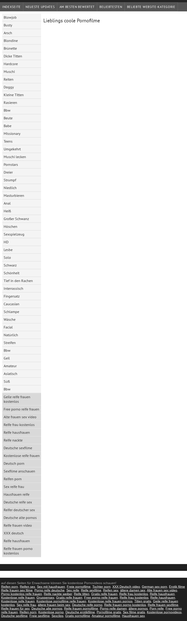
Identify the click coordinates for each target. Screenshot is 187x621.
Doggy (9, 87)
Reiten (8, 79)
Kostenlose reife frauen (22, 455)
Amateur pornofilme (106, 616)
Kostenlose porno (51, 612)
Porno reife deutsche (49, 590)
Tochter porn (101, 586)
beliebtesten (110, 7)
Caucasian (11, 304)
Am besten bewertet (77, 7)
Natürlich (11, 335)
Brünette (10, 48)
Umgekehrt (12, 149)
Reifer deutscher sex (19, 510)
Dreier (8, 172)
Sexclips (57, 616)
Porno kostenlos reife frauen (21, 594)
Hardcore (11, 64)
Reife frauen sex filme (17, 590)
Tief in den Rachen (18, 280)
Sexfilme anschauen (19, 471)
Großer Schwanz (16, 218)
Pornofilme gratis (109, 612)
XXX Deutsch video (126, 586)
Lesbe (8, 249)
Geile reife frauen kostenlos (17, 399)
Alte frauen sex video (20, 417)
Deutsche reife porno (87, 605)
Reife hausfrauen (17, 432)
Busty (8, 25)
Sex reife (72, 590)
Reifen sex (27, 586)
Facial (8, 327)
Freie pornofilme (79, 586)
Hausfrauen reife (16, 494)
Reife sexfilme (91, 590)
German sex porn (154, 586)
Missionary (12, 133)
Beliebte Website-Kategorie (151, 7)
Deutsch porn (14, 463)
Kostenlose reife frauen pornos (110, 601)
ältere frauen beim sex (54, 605)
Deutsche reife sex (18, 502)
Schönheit (11, 273)
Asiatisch (10, 373)
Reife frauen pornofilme (81, 608)
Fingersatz (12, 296)
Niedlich (10, 187)
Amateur (10, 366)
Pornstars (11, 164)
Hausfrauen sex (133, 616)
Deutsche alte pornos (20, 517)
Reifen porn (13, 479)
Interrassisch (13, 288)
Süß (7, 381)
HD (6, 242)
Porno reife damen (113, 608)
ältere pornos (138, 608)
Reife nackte (13, 440)
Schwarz (10, 265)
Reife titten (81, 594)
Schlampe (11, 311)
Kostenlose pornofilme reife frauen (61, 601)
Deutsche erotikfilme (80, 612)
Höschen (10, 226)
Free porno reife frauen (21, 409)
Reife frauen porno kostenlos (18, 550)
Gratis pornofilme (77, 616)
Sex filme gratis (134, 612)
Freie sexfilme (39, 616)
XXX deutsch (14, 533)
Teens (8, 141)
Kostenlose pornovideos (164, 612)
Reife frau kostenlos (19, 424)
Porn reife (157, 608)
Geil (7, 358)
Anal (7, 203)
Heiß (7, 211)
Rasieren (10, 102)
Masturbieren (14, 195)
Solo (7, 257)
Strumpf (10, 180)
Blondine (11, 40)
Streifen (10, 342)
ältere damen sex (132, 590)
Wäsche (10, 319)
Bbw (7, 110)
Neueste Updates (40, 7)
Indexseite (11, 7)
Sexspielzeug (14, 234)
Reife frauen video (18, 525)
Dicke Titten (13, 56)
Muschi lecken (15, 156)
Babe (7, 125)
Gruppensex (45, 597)
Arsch (8, 33)
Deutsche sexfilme (18, 448)
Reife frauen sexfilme (163, 605)
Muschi (9, 71)
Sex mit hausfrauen (51, 586)
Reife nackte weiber (58, 594)
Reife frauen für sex (15, 608)
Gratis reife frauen (104, 594)
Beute (8, 118)
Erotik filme (177, 586)
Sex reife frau (14, 486)
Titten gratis (142, 601)
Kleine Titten (14, 94)
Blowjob (10, 17)
